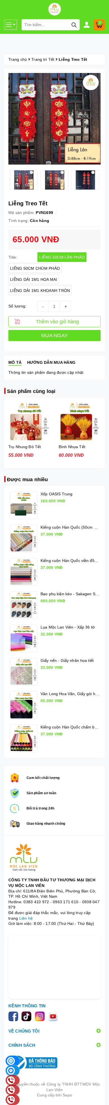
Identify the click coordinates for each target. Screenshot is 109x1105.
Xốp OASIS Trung (56, 494)
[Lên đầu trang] (99, 1095)
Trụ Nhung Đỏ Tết (24, 447)
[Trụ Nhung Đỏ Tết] (29, 422)
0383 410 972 (36, 902)
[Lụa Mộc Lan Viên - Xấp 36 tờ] (24, 638)
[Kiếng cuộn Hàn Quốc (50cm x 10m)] (24, 538)
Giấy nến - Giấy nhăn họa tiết (67, 660)
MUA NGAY (54, 335)
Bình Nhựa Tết (72, 447)
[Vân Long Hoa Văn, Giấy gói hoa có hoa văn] (24, 705)
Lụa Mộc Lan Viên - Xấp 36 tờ (68, 627)
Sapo (67, 1095)
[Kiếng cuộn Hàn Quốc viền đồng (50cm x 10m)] (24, 572)
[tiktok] (28, 1016)
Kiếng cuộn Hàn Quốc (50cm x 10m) (73, 527)
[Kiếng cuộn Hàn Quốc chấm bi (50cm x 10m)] (24, 738)
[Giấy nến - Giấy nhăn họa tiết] (24, 672)
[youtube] (54, 1016)
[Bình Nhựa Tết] (80, 422)
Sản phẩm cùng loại (31, 391)
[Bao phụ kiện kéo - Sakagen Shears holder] (24, 605)
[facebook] (15, 1016)
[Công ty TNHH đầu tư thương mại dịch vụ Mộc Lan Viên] (54, 858)
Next (105, 180)
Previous (4, 180)
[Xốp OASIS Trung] (24, 505)
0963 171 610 (65, 902)
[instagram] (41, 1016)
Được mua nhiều (27, 479)
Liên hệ (26, 918)
